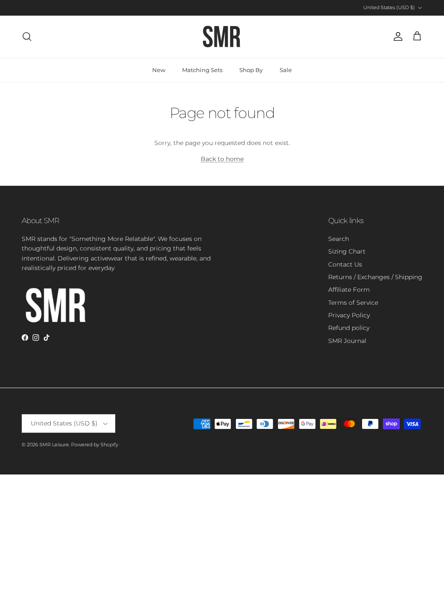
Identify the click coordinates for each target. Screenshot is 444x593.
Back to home (222, 159)
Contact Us (345, 264)
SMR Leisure (54, 444)
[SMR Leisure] (222, 36)
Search (338, 239)
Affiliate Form (349, 289)
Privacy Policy (349, 315)
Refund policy (348, 328)
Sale (286, 69)
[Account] (396, 36)
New (158, 69)
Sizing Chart (347, 251)
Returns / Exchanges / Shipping (375, 277)
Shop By (251, 69)
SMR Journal (347, 341)
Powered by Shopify (94, 444)
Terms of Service (353, 302)
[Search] (27, 36)
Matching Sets (202, 69)
